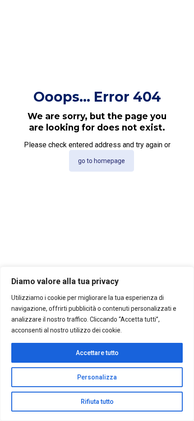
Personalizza (97, 377)
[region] (97, 344)
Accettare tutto (97, 352)
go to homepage (101, 160)
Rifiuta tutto (97, 401)
